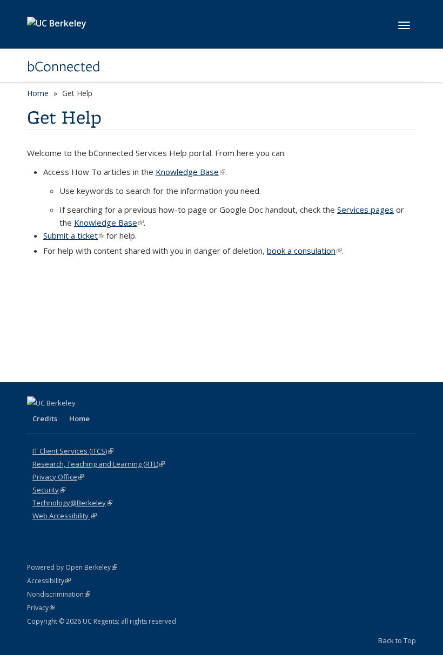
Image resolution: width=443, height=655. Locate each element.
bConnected (63, 66)
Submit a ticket (73, 235)
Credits (44, 418)
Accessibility (49, 580)
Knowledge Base (190, 171)
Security (48, 490)
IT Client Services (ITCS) (72, 451)
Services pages (365, 209)
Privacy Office (58, 477)
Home (38, 93)
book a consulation (304, 250)
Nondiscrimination (58, 594)
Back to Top (397, 640)
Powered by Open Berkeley (72, 567)
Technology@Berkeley (72, 503)
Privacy (41, 607)
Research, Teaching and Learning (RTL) (98, 464)
